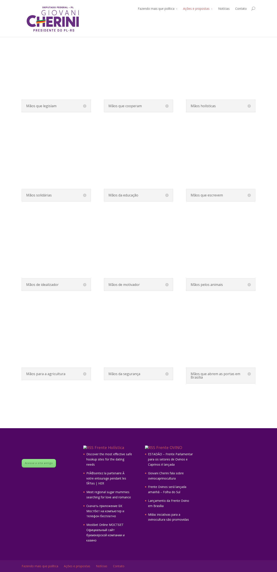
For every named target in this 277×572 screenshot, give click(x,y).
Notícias (224, 8)
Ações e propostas (196, 8)
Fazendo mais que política (156, 8)
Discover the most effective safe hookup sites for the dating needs (109, 459)
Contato (241, 8)
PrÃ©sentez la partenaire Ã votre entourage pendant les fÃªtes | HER (106, 478)
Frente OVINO (169, 447)
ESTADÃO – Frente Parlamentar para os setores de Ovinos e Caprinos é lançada (170, 459)
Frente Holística (109, 447)
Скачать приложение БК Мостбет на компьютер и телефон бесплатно (105, 511)
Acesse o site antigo (39, 463)
